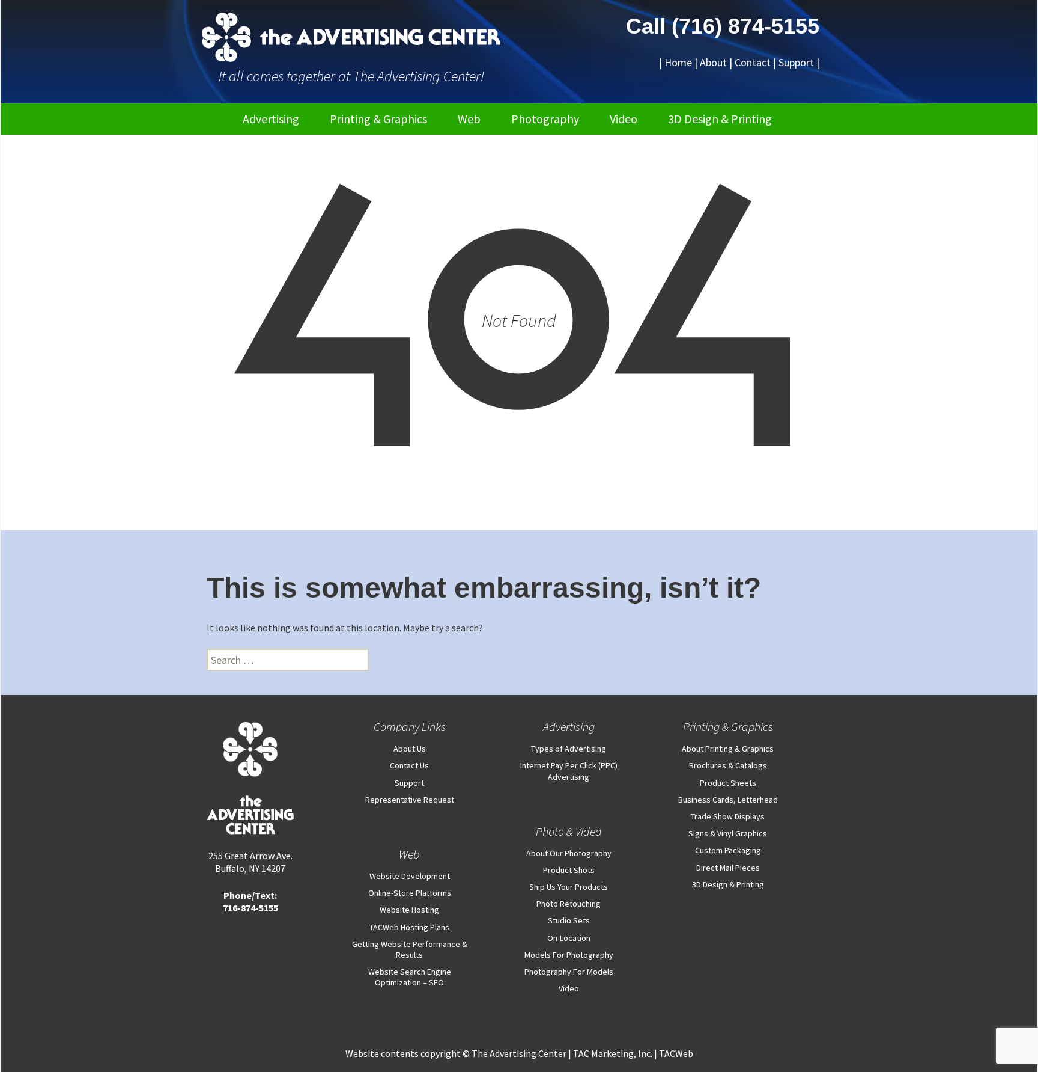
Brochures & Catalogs (728, 765)
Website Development (409, 876)
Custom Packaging (728, 850)
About (713, 62)
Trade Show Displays (728, 816)
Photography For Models (568, 971)
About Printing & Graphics (728, 748)
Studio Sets (569, 920)
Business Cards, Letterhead (728, 799)
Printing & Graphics (378, 118)
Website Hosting (409, 909)
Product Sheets (728, 782)
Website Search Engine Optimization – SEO (409, 977)
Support (796, 62)
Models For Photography (568, 954)
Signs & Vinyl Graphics (727, 833)
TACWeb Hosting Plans (409, 927)
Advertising (271, 118)
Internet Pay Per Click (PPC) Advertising (569, 771)
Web (469, 118)
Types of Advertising (568, 748)
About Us (409, 748)
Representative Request (409, 799)
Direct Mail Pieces (728, 867)
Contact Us (409, 765)
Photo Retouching (568, 903)
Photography (545, 118)
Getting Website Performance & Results (409, 949)
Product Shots (569, 870)
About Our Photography (569, 853)
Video (623, 118)
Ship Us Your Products (568, 886)
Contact (753, 62)
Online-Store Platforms (409, 892)
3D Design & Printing (720, 118)
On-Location (568, 938)
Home (678, 62)
